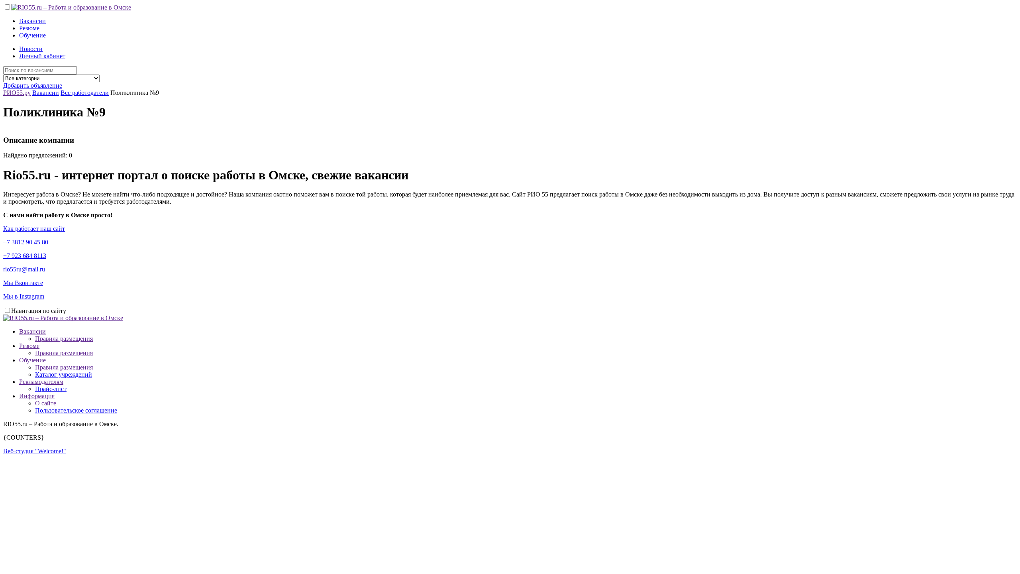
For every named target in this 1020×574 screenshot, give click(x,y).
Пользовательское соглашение (76, 410)
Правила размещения (64, 338)
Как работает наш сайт (34, 228)
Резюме (29, 28)
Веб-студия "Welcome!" (34, 451)
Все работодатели (85, 92)
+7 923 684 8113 (24, 255)
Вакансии (32, 21)
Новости (31, 48)
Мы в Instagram (23, 296)
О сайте (45, 403)
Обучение (32, 35)
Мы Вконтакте (23, 282)
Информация (37, 396)
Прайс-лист (51, 388)
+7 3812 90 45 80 (25, 242)
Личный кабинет (42, 56)
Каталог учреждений (63, 374)
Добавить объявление (32, 85)
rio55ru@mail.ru (24, 269)
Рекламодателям (41, 381)
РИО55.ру (17, 92)
